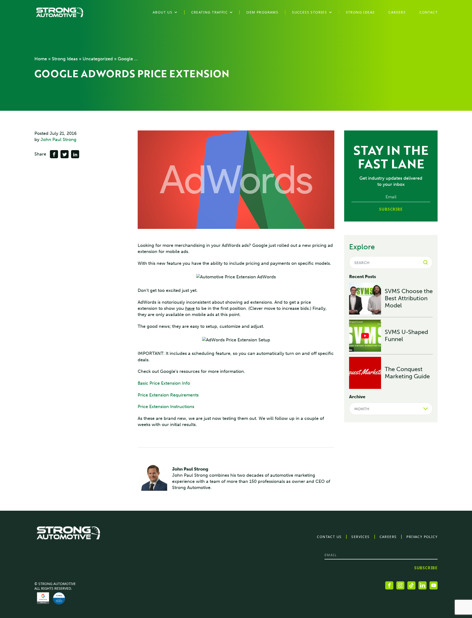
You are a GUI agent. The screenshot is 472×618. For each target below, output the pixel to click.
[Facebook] (389, 585)
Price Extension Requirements (168, 395)
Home (40, 59)
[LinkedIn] (422, 585)
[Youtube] (433, 585)
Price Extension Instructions (166, 406)
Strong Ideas (65, 59)
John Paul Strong (58, 139)
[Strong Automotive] (59, 12)
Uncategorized (98, 59)
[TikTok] (411, 585)
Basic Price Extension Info (164, 383)
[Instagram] (400, 585)
